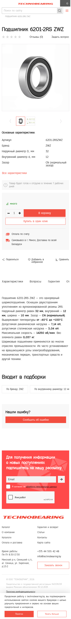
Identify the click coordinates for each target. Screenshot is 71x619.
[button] (61, 121)
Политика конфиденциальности (20, 591)
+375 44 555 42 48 (48, 551)
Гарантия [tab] (54, 281)
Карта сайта (43, 542)
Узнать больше (52, 614)
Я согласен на (34, 487)
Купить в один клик (35, 221)
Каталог (6, 527)
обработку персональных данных (41, 487)
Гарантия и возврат (47, 527)
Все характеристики (14, 173)
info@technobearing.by (49, 556)
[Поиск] (59, 10)
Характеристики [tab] (12, 281)
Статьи (40, 532)
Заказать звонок (53, 565)
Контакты (42, 537)
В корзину (44, 213)
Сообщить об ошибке (36, 419)
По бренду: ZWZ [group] (14, 389)
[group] (35, 77)
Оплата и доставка (12, 542)
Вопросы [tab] (35, 281)
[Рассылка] (61, 479)
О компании (8, 532)
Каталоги (6, 537)
